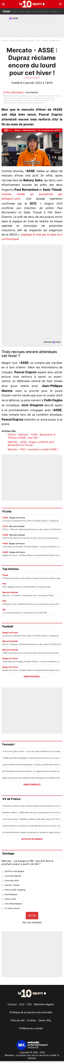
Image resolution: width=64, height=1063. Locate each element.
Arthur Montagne (13, 92)
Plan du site (18, 1020)
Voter (32, 915)
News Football (32, 676)
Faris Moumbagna (13, 903)
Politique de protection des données (30, 1012)
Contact (12, 1004)
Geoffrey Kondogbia (14, 871)
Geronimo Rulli (12, 880)
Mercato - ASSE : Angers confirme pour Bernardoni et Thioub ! (31, 443)
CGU (21, 1004)
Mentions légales (44, 1004)
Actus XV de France (32, 839)
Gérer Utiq (45, 1020)
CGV (29, 1004)
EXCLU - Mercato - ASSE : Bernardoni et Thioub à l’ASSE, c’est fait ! (31, 436)
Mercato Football (17, 40)
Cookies (31, 1020)
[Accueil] (32, 4)
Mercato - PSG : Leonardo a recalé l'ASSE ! (33, 449)
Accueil (5, 40)
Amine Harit (10, 899)
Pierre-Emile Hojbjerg (15, 889)
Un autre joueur (12, 908)
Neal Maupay (11, 894)
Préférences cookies (31, 1028)
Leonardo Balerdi (13, 876)
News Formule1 (32, 784)
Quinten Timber (12, 885)
